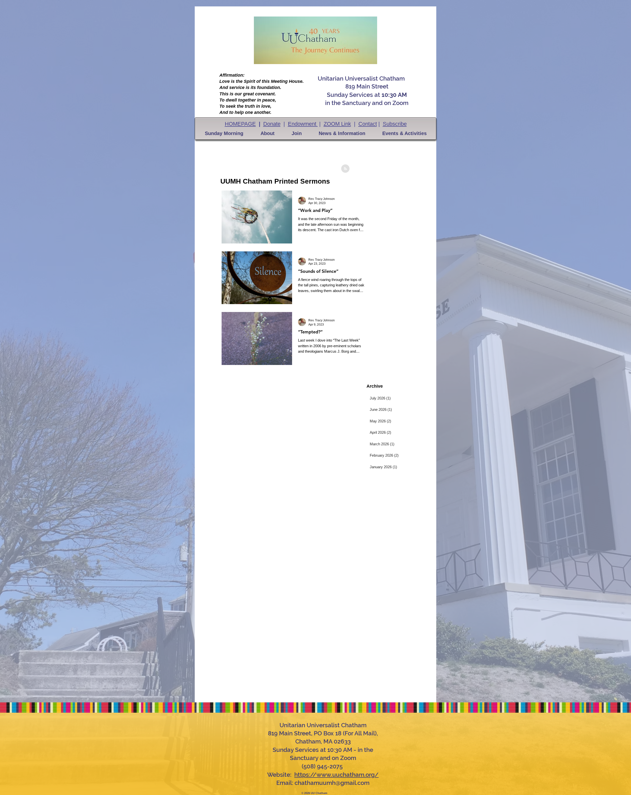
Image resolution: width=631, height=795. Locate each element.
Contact (367, 124)
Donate (271, 124)
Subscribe (395, 124)
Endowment (303, 124)
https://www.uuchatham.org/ (336, 774)
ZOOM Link (337, 124)
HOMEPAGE (240, 124)
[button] (224, 133)
